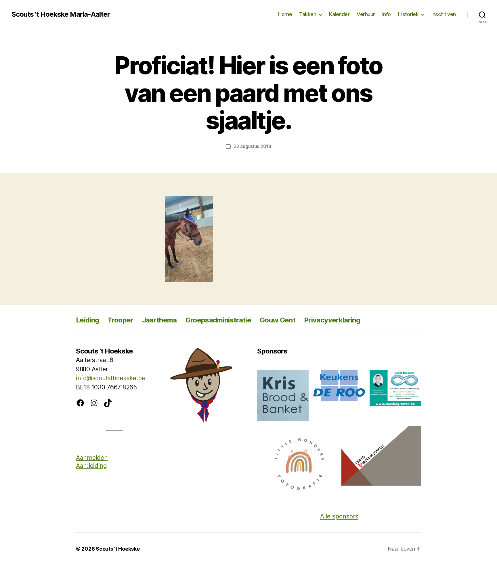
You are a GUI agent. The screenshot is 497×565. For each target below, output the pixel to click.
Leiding (87, 320)
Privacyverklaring (332, 320)
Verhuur (366, 14)
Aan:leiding (91, 465)
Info (386, 14)
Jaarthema (159, 320)
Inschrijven (443, 14)
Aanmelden (92, 457)
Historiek (408, 14)
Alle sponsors (339, 516)
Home (285, 14)
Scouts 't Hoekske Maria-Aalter (61, 14)
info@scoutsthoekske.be (110, 378)
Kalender (339, 14)
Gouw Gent (277, 320)
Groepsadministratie (218, 320)
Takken (307, 14)
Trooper (120, 320)
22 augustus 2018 (252, 146)
